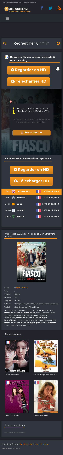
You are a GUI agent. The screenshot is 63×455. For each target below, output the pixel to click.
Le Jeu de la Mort (12, 374)
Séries (17, 288)
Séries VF (24, 288)
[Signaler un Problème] (58, 69)
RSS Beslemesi (59, 8)
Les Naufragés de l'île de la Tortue (47, 374)
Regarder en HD (30, 70)
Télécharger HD (31, 81)
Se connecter (33, 132)
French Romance (41, 415)
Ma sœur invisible (12, 415)
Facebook (42, 8)
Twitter (50, 8)
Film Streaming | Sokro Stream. (33, 444)
